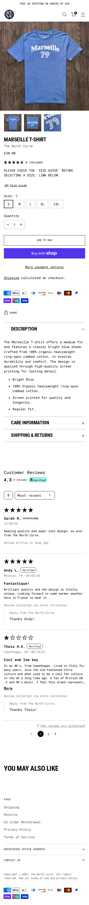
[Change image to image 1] (12, 122)
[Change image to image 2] (32, 122)
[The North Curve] (9, 14)
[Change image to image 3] (52, 122)
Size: (10, 196)
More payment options (44, 267)
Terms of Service (19, 837)
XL (42, 204)
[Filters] (8, 495)
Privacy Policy (17, 829)
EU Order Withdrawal (22, 822)
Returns (10, 814)
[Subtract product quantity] (8, 224)
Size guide (18, 185)
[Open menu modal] (82, 14)
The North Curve (18, 146)
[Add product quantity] (21, 224)
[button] (14, 162)
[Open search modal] (64, 14)
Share (13, 312)
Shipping (11, 278)
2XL (56, 204)
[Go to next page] (56, 734)
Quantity (11, 216)
